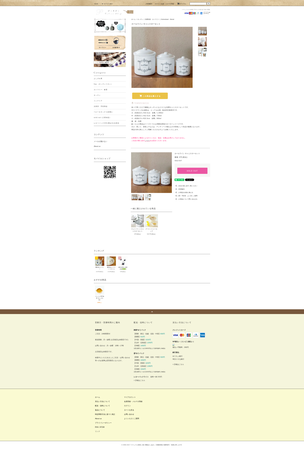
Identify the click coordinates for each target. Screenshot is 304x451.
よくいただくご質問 (131, 418)
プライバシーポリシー (103, 423)
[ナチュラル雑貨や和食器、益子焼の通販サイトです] (114, 11)
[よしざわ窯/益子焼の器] (110, 25)
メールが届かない (100, 141)
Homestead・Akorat (167, 19)
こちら (147, 140)
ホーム (133, 19)
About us (97, 146)
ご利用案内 (148, 4)
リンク (97, 431)
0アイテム (183, 4)
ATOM (102, 427)
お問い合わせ (129, 414)
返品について (100, 410)
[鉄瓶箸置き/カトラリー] (110, 42)
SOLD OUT (192, 171)
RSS (96, 427)
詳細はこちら (140, 380)
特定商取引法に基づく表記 (105, 414)
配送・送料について (102, 406)
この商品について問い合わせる (187, 199)
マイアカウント (130, 397)
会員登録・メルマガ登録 (133, 401)
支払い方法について (102, 401)
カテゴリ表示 (108, 4)
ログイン (127, 406)
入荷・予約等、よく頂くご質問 (187, 196)
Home (96, 4)
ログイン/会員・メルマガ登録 (164, 4)
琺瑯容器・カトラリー (152, 19)
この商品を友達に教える (185, 192)
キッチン (140, 19)
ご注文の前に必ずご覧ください (187, 186)
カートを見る (129, 410)
